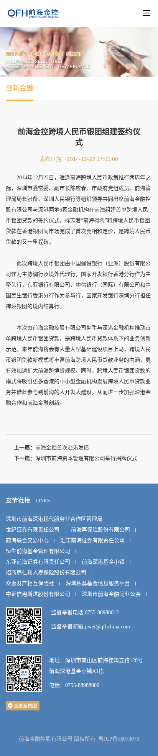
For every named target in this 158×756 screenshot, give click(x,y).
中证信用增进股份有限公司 (38, 594)
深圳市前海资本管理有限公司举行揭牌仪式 (86, 458)
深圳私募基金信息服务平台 (98, 583)
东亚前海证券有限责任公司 (38, 562)
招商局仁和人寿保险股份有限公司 (46, 573)
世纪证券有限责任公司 (32, 530)
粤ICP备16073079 (119, 739)
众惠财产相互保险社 (30, 583)
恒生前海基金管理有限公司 (38, 551)
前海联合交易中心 (27, 540)
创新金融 (19, 88)
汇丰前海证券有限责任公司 (92, 540)
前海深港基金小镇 (103, 562)
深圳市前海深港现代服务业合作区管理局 (54, 519)
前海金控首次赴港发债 (62, 448)
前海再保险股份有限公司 (100, 530)
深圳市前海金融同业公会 (111, 594)
